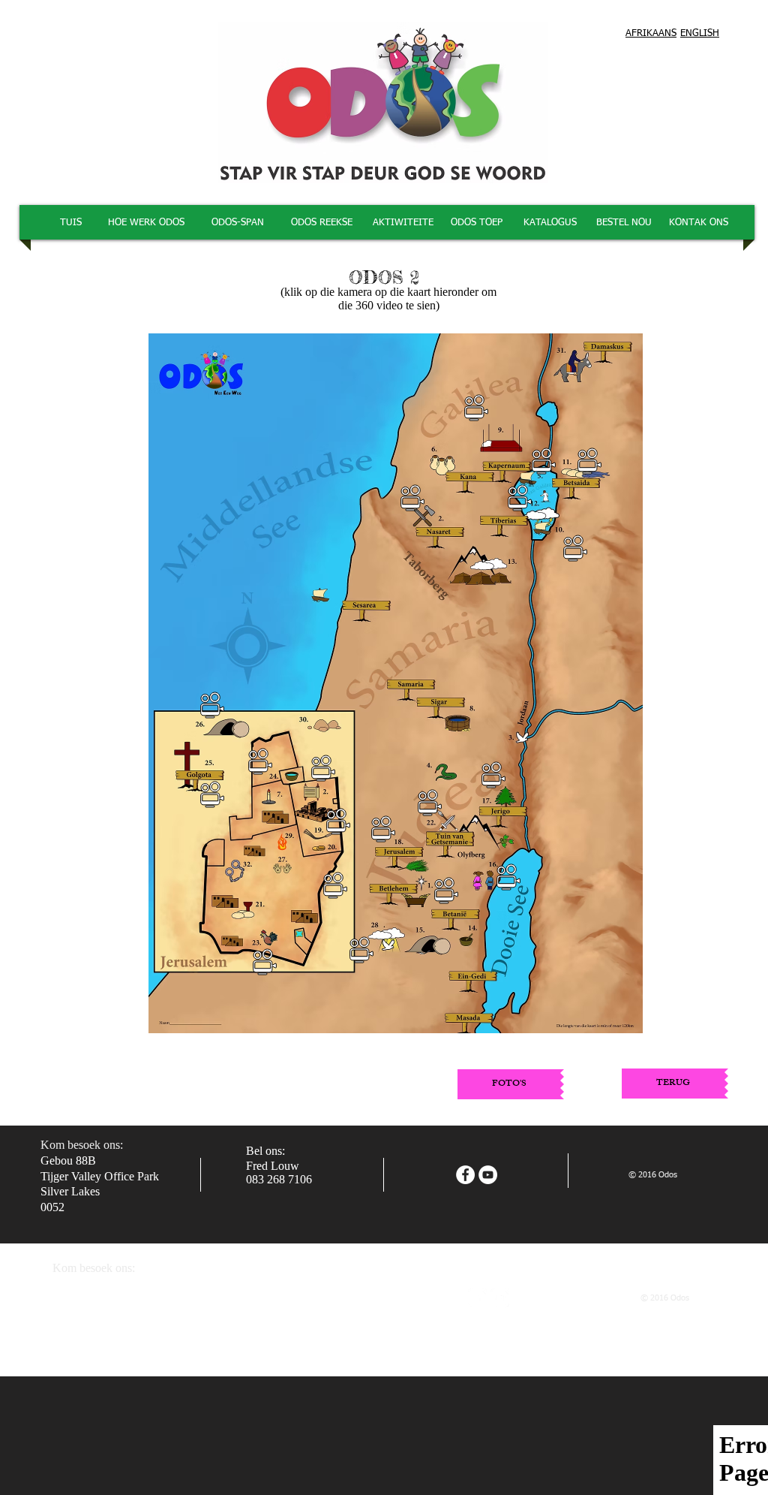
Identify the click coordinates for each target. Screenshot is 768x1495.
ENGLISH (699, 33)
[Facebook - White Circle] (465, 1174)
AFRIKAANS (651, 33)
